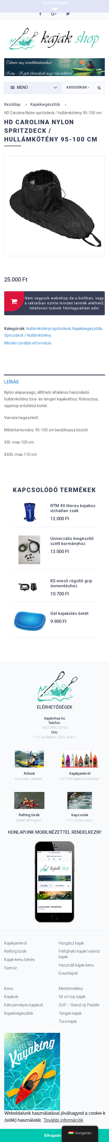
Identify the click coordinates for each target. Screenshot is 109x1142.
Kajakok (11, 996)
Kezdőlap (12, 104)
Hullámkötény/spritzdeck (48, 328)
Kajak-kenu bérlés (19, 959)
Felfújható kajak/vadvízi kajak (79, 954)
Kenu (8, 988)
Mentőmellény (71, 988)
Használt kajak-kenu (76, 965)
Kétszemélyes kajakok (23, 1005)
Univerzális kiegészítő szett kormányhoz (72, 541)
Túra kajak (68, 1021)
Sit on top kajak (72, 996)
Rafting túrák (15, 951)
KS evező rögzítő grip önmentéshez (71, 583)
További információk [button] (63, 1120)
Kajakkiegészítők (45, 104)
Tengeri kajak (70, 1013)
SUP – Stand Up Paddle (79, 1005)
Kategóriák (77, 87)
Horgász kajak (71, 943)
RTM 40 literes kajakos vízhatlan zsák (72, 508)
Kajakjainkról (15, 943)
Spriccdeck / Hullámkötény (27, 335)
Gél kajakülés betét (69, 613)
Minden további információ (27, 343)
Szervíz (10, 968)
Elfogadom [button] (54, 1135)
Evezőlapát (68, 973)
